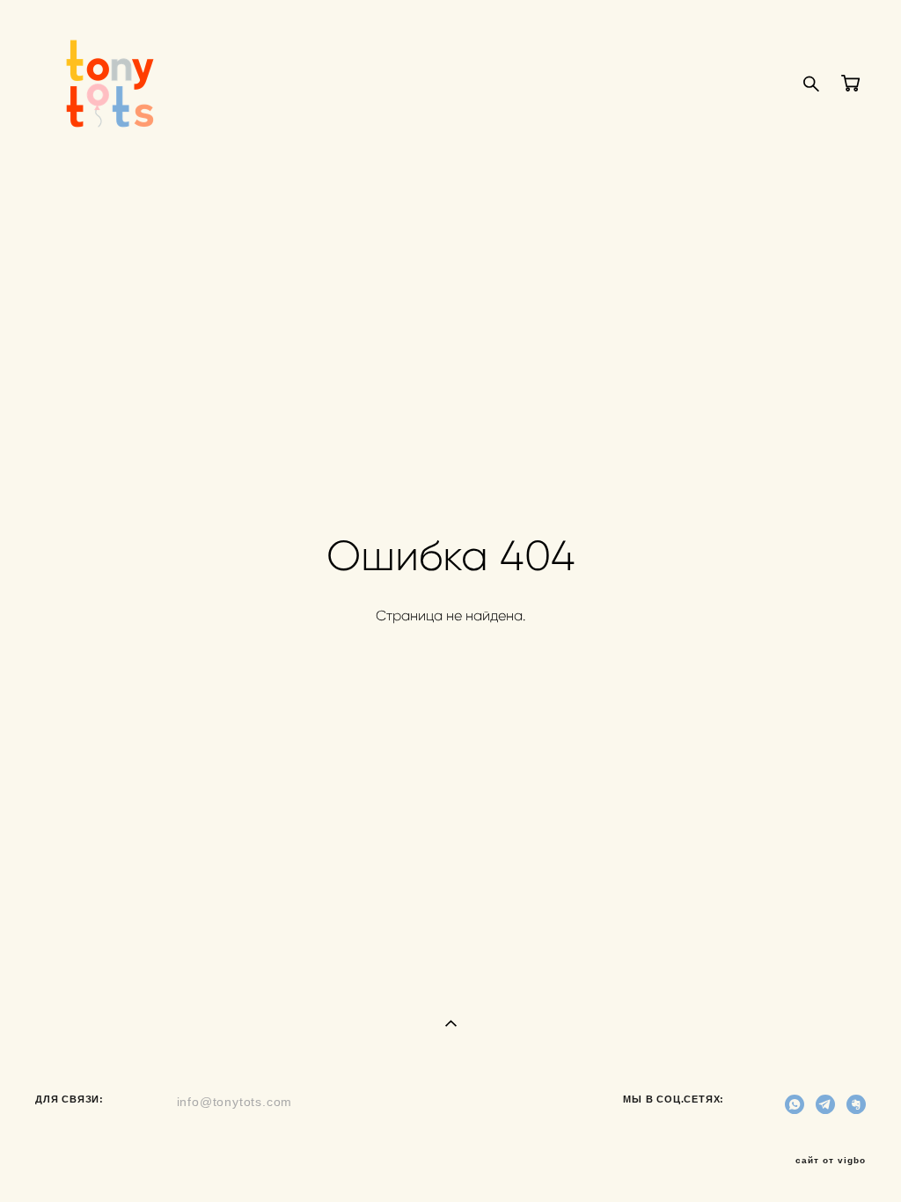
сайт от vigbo (830, 1160)
